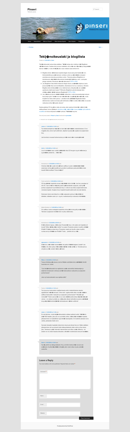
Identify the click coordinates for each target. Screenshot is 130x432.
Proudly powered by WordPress (65, 426)
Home (29, 41)
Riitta (42, 260)
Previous (30, 47)
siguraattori (44, 242)
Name (41, 395)
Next (100, 47)
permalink (68, 115)
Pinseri (32, 9)
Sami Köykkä (72, 41)
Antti (42, 148)
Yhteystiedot (81, 41)
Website (42, 413)
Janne (42, 312)
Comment (43, 371)
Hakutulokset (37, 41)
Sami (52, 60)
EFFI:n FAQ (74, 81)
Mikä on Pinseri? (47, 41)
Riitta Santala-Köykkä (60, 41)
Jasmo (43, 126)
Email (41, 404)
